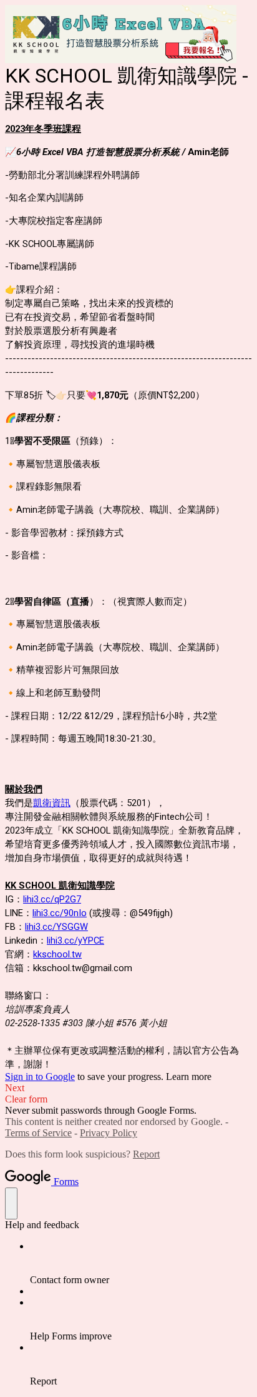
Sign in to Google (40, 1076)
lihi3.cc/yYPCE (75, 940)
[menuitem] (141, 1263)
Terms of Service (38, 1132)
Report (146, 1154)
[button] (128, 1088)
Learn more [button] (188, 1076)
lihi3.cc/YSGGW (56, 926)
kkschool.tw (57, 954)
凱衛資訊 (51, 803)
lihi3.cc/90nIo (59, 913)
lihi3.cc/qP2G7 (52, 899)
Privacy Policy (108, 1132)
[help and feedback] (11, 1203)
